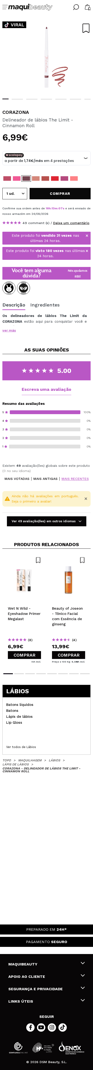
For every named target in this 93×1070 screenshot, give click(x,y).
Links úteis (20, 1001)
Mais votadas (17, 479)
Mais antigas (45, 479)
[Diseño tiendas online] (71, 1047)
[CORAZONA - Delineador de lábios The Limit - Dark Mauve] (64, 178)
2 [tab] (17, 99)
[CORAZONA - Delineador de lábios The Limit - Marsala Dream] (45, 178)
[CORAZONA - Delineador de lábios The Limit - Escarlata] (55, 178)
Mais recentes (75, 479)
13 (53, 208)
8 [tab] (85, 673)
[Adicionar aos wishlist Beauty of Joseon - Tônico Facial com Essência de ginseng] (68, 560)
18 (47, 208)
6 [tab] (75, 99)
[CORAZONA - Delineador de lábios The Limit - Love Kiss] (17, 178)
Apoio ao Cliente (26, 976)
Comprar (25, 655)
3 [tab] (31, 99)
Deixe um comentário (71, 223)
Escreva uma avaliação (46, 389)
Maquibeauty (22, 964)
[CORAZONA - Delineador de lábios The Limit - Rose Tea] (7, 178)
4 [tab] (46, 99)
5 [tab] (61, 99)
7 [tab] (74, 673)
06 (60, 208)
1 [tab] (8, 673)
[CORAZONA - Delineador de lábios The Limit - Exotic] (74, 178)
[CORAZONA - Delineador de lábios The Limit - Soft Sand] (36, 178)
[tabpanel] (46, 57)
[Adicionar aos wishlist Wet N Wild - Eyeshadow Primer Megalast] (24, 560)
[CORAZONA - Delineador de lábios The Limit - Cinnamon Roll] (26, 178)
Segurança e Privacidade (35, 989)
